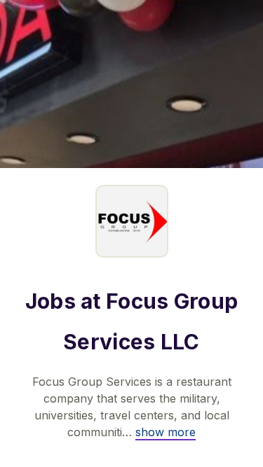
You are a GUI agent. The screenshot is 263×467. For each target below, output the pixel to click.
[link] (165, 432)
